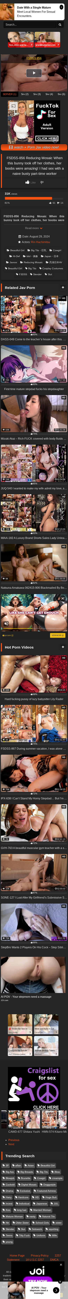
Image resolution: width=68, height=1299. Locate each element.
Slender (37, 274)
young (9, 1241)
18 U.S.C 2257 (35, 1259)
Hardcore (23, 1197)
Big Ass (10, 1171)
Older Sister (22, 1222)
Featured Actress (46, 1190)
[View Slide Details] (24, 1127)
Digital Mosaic (29, 1184)
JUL (56, 1203)
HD (37, 1197)
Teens (9, 1235)
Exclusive (25, 1190)
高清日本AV (55, 262)
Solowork (37, 1229)
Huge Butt (51, 1197)
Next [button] (11, 1144)
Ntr (7, 1222)
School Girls (42, 1222)
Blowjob (10, 1178)
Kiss (8, 1210)
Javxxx (13, 262)
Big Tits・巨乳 (38, 250)
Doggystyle (49, 1184)
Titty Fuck (24, 1235)
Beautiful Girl (17, 250)
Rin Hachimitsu (40, 242)
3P (7, 1165)
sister (59, 1222)
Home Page (17, 1255)
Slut (50, 274)
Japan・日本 (51, 256)
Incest (9, 1203)
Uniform (40, 1235)
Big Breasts (26, 1171)
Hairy (9, 1197)
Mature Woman (14, 1216)
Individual (24, 1203)
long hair (22, 1210)
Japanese (41, 1203)
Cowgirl (57, 250)
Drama (9, 1190)
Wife (54, 1235)
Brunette (25, 1178)
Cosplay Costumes (52, 268)
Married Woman (42, 1210)
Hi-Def (16, 256)
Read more (32, 228)
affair (18, 1165)
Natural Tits (48, 1216)
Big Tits (32, 268)
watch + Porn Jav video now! (36, 147)
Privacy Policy (39, 1255)
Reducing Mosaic (33, 262)
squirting (53, 1229)
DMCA (54, 1259)
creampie (57, 1178)
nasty (32, 1216)
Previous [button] (13, 1140)
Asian (31, 1165)
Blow (57, 1171)
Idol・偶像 (32, 256)
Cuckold (10, 1184)
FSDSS (23, 274)
